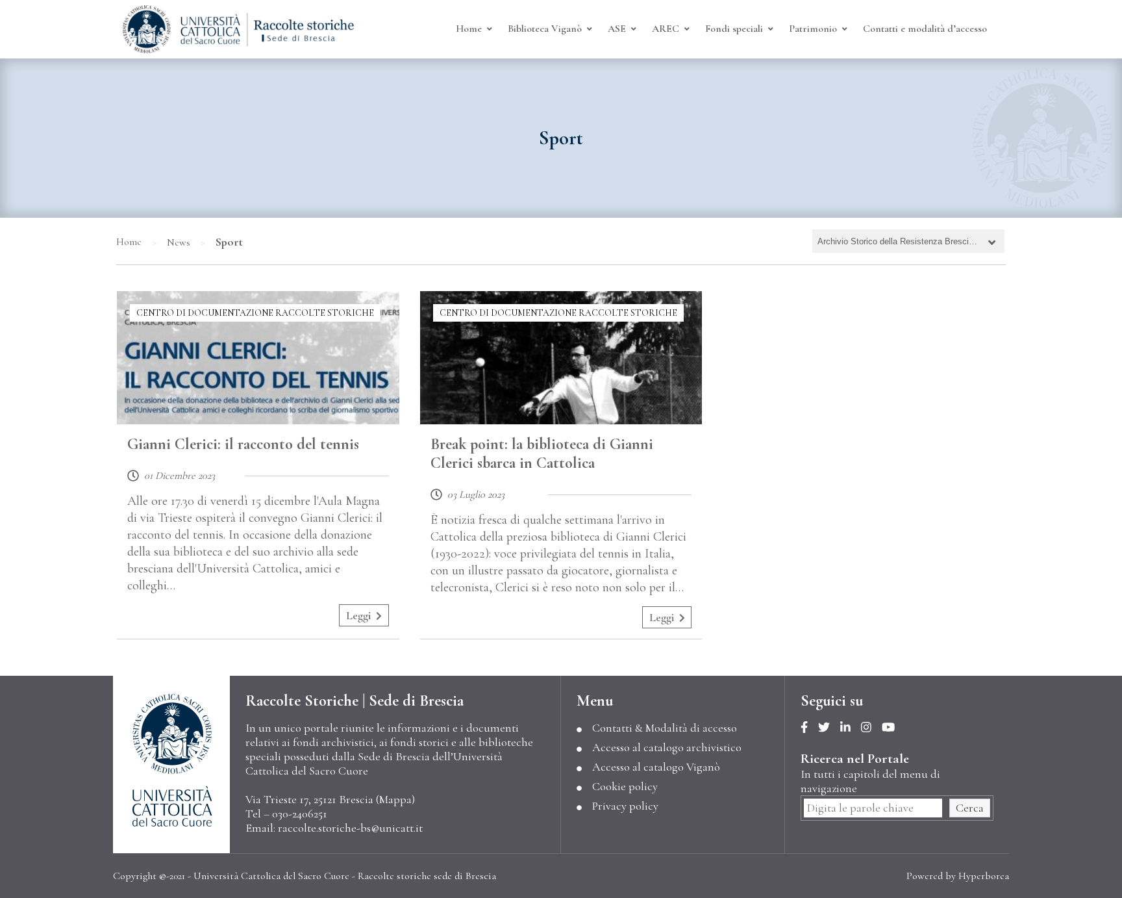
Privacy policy (625, 806)
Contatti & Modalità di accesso (664, 728)
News (178, 242)
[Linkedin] (850, 728)
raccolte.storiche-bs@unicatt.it (350, 828)
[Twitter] (829, 728)
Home (129, 241)
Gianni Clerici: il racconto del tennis (243, 444)
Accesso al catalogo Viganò (656, 767)
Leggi (358, 615)
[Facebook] (809, 728)
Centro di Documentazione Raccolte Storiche (255, 312)
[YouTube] (893, 728)
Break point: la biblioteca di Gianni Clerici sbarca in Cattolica (541, 453)
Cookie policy (625, 786)
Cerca (970, 808)
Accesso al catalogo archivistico (667, 747)
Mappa (395, 799)
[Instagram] (871, 728)
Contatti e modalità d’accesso (925, 28)
